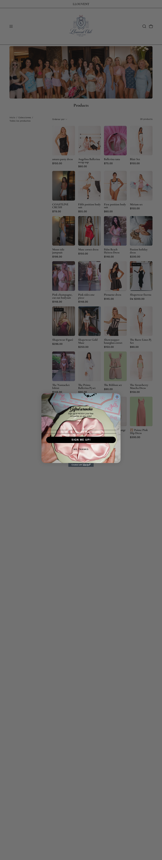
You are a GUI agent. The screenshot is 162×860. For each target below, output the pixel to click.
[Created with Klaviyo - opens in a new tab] (81, 465)
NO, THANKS (81, 449)
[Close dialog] (117, 397)
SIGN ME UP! (81, 439)
